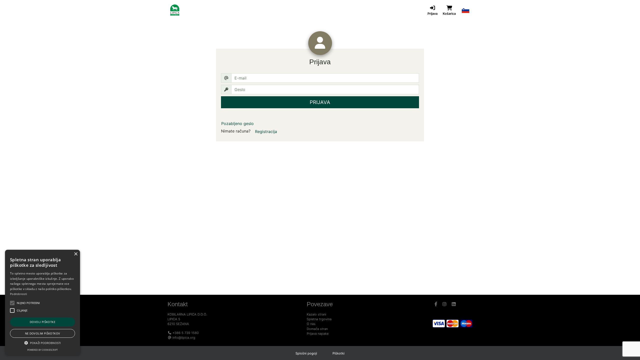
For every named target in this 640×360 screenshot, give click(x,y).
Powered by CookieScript (42, 350)
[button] (465, 10)
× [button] (76, 254)
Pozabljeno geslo (237, 123)
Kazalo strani (316, 314)
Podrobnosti (18, 294)
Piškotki (338, 353)
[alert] (42, 302)
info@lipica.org (183, 338)
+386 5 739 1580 (185, 333)
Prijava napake (317, 334)
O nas (311, 324)
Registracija (266, 131)
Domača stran (317, 329)
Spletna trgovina (319, 319)
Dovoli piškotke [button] (42, 322)
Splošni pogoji (306, 353)
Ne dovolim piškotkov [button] (42, 333)
